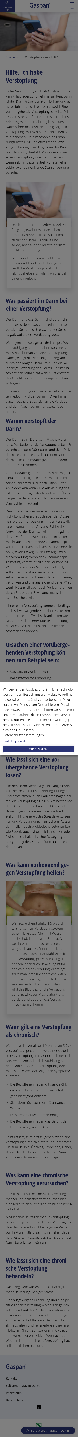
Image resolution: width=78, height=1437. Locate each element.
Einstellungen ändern (16, 741)
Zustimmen (38, 749)
